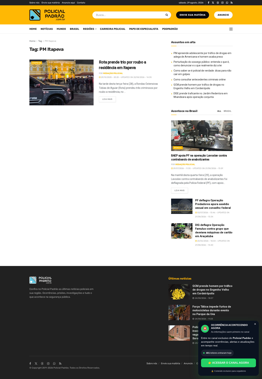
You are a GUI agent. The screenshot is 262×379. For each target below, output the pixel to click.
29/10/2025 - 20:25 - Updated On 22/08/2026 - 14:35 (126, 77)
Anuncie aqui (68, 2)
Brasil (74, 28)
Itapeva (36, 63)
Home (33, 28)
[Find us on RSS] (232, 3)
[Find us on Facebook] (208, 3)
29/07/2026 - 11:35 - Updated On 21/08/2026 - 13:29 (198, 168)
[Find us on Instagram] (222, 3)
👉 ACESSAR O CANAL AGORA (228, 362)
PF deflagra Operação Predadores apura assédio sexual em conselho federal (213, 204)
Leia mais (109, 98)
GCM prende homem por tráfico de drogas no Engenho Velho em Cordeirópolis (212, 289)
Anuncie (223, 15)
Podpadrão (170, 28)
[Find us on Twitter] (213, 3)
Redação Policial (113, 73)
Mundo (61, 28)
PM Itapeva (50, 41)
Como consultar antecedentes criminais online (200, 79)
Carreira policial (112, 28)
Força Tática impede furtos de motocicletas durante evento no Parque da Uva (211, 310)
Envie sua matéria (51, 2)
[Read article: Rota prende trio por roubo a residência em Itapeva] (61, 82)
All (219, 111)
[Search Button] (167, 15)
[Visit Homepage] (47, 15)
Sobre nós (34, 2)
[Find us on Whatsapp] (227, 3)
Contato (81, 2)
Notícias (47, 28)
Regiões (88, 28)
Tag (40, 41)
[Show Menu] (231, 29)
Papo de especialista (143, 28)
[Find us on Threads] (218, 3)
